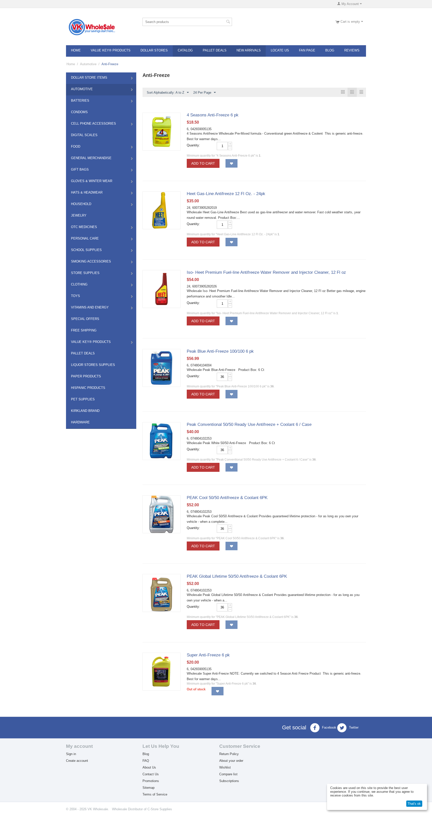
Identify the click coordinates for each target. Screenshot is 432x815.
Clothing (79, 284)
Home (76, 50)
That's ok (414, 804)
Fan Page (307, 50)
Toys (75, 296)
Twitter (353, 728)
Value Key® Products (110, 50)
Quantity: (193, 145)
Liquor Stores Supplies (93, 365)
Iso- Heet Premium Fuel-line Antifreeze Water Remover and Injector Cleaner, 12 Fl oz (266, 272)
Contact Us (150, 774)
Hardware (80, 422)
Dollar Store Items (89, 77)
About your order (231, 761)
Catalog (185, 50)
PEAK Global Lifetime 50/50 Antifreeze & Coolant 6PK (237, 576)
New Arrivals (248, 50)
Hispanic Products (88, 388)
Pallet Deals (214, 50)
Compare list (228, 774)
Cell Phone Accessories (93, 123)
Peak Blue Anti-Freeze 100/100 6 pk (220, 351)
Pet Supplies (83, 399)
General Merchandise (91, 158)
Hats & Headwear (86, 192)
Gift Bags (80, 169)
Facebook (328, 728)
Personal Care (85, 238)
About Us (149, 767)
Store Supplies (85, 273)
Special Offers (85, 319)
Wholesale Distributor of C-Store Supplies (142, 809)
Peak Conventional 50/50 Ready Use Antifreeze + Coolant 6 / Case (249, 424)
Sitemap (148, 788)
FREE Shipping (83, 330)
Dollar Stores (154, 50)
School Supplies (86, 250)
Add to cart (203, 163)
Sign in (71, 754)
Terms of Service (154, 794)
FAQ (145, 761)
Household (81, 204)
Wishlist (225, 767)
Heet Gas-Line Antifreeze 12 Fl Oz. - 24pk (226, 193)
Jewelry (78, 215)
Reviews (352, 50)
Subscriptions (229, 781)
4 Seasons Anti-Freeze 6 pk (212, 115)
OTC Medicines (84, 227)
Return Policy (229, 754)
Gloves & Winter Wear (91, 181)
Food (75, 146)
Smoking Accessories (91, 261)
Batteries (80, 100)
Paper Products (86, 376)
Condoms (79, 112)
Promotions (150, 781)
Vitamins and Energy (90, 307)
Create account (77, 761)
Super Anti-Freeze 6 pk (208, 655)
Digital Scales (84, 135)
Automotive (88, 64)
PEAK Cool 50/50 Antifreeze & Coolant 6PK (227, 497)
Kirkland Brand (85, 411)
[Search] (228, 22)
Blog (329, 50)
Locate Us (280, 50)
